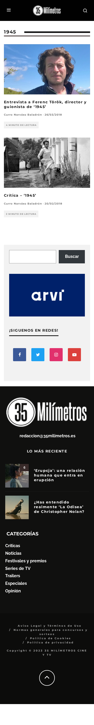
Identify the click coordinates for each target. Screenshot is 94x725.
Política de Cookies (50, 638)
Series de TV (18, 568)
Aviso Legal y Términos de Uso (50, 625)
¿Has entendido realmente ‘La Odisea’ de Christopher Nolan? (59, 507)
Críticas (12, 545)
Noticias (13, 553)
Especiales (16, 583)
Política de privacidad (50, 642)
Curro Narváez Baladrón (23, 114)
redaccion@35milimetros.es (47, 435)
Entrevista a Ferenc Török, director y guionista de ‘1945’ (45, 104)
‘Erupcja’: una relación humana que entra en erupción (59, 475)
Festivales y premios (25, 560)
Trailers (12, 575)
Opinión (13, 590)
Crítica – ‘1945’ (20, 195)
